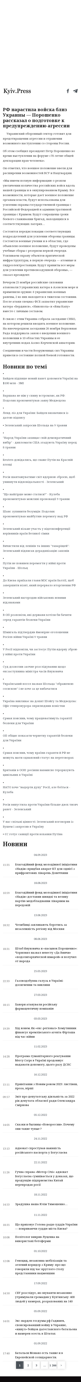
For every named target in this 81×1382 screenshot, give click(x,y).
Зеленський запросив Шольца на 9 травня (36, 425)
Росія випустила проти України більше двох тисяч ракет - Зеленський (40, 807)
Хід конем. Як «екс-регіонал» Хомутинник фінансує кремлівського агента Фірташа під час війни (45, 1032)
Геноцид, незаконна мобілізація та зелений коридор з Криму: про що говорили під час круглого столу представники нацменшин (41, 1267)
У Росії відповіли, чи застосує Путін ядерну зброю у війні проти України (40, 651)
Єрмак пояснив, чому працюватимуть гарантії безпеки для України (37, 720)
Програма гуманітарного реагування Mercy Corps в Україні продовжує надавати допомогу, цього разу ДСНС (43, 1060)
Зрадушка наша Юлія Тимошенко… (41, 1204)
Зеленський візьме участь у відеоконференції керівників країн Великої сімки (36, 531)
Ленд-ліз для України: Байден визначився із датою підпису (35, 415)
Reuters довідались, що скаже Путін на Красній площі (38, 462)
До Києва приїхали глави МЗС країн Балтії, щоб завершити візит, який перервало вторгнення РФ (39, 582)
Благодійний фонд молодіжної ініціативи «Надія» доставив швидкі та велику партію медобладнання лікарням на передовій (46, 899)
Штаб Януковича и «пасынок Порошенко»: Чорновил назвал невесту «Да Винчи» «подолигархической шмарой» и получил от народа (46, 954)
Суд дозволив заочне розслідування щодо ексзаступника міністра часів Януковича (34, 669)
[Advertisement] (40, 42)
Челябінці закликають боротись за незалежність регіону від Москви (41, 927)
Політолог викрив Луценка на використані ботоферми (37, 1239)
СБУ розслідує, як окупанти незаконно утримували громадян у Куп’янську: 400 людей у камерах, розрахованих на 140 (45, 1297)
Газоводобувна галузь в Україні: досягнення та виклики (39, 983)
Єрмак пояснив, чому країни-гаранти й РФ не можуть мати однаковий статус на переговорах (38, 755)
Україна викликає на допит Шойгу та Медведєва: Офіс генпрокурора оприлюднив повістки (39, 703)
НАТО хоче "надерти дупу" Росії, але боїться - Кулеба (36, 789)
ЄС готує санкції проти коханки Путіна (34, 834)
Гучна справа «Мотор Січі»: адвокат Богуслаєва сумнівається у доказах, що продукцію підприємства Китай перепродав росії (44, 1178)
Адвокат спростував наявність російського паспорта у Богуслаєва (41, 1150)
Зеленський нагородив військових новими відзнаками (34, 600)
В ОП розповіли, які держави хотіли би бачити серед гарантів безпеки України (37, 617)
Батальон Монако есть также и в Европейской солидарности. (39, 1355)
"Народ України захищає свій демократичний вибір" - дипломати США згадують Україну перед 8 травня (40, 442)
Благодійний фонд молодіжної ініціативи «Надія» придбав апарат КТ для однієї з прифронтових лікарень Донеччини (46, 868)
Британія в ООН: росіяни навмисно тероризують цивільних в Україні (38, 772)
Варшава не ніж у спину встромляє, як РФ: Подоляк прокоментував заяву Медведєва (34, 398)
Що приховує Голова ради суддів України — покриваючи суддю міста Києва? (46, 1226)
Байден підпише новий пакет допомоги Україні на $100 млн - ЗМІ (40, 380)
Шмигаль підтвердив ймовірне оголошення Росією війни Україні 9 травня (35, 634)
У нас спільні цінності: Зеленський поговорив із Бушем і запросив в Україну (38, 824)
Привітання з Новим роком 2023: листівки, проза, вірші (46, 1086)
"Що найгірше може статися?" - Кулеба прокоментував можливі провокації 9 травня (36, 496)
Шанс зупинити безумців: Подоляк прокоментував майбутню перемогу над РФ (35, 513)
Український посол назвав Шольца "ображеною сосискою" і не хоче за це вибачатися (38, 686)
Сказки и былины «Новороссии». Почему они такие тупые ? (44, 1126)
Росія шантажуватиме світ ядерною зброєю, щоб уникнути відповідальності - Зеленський (39, 479)
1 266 (53, 1365)
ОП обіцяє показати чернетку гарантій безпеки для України (38, 738)
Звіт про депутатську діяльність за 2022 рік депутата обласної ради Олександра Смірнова (45, 1101)
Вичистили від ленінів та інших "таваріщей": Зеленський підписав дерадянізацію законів (36, 548)
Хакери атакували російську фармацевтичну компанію (36, 1006)
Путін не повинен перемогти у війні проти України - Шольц (34, 565)
